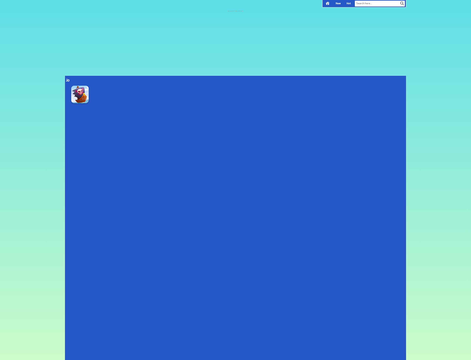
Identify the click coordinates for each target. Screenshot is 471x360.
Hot (348, 3)
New (338, 3)
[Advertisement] (235, 38)
